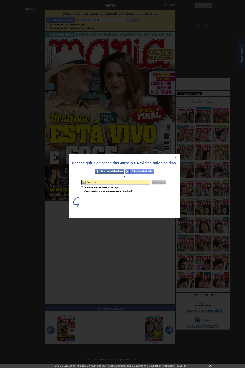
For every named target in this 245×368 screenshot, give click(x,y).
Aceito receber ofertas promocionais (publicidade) (108, 191)
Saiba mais (182, 366)
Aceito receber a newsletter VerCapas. (102, 187)
